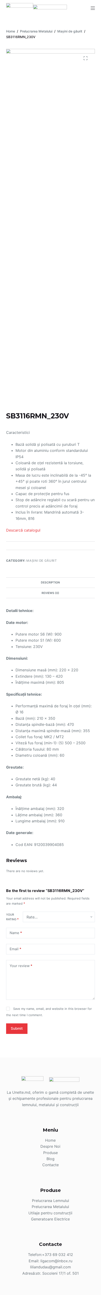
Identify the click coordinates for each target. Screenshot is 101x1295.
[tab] (50, 582)
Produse (50, 1152)
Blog (50, 1158)
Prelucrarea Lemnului (50, 1200)
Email (15, 949)
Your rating (12, 917)
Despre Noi (50, 1146)
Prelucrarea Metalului (50, 1206)
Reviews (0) (50, 593)
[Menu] (93, 8)
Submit (17, 1028)
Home (50, 1140)
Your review (21, 966)
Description (50, 582)
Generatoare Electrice (50, 1219)
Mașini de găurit (41, 560)
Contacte (50, 1164)
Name (16, 933)
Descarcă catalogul (23, 530)
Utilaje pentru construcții (50, 1213)
